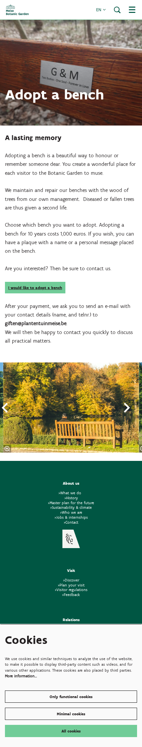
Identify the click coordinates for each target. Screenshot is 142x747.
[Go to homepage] (17, 9)
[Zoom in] (7, 449)
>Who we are (71, 512)
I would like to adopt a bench (35, 287)
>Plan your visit (71, 584)
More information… (21, 675)
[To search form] (117, 10)
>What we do (71, 492)
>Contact (71, 522)
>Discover (71, 580)
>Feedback (71, 594)
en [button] (99, 9)
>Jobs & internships (71, 517)
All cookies (71, 730)
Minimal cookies (71, 713)
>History (71, 497)
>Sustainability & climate (71, 507)
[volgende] (127, 407)
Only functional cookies (71, 696)
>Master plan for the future (71, 502)
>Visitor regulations (71, 589)
